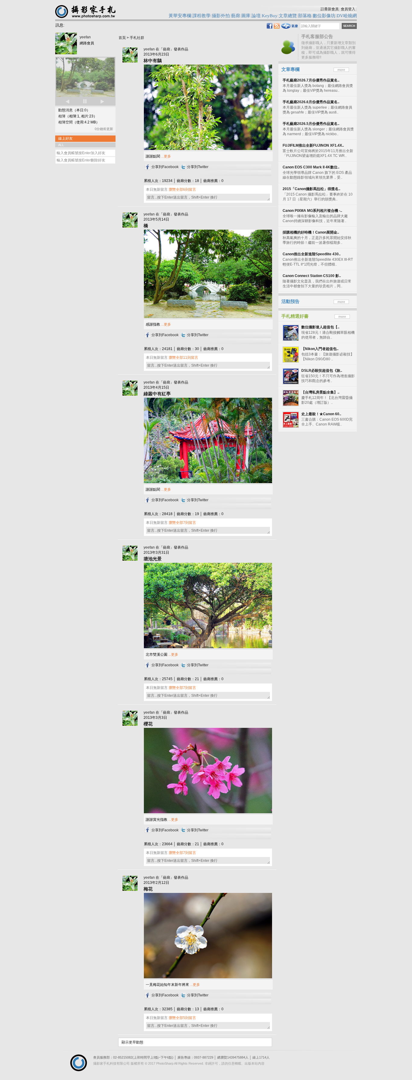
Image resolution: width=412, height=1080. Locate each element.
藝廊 (166, 49)
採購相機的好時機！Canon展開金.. (311, 232)
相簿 (61, 116)
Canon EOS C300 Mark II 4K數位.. (311, 167)
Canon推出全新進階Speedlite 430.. (312, 254)
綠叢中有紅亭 (157, 393)
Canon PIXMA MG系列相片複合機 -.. (312, 211)
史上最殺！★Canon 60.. (321, 414)
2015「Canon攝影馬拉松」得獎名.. (311, 189)
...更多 (165, 156)
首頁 (122, 38)
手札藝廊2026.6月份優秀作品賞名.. (311, 102)
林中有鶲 (153, 60)
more (341, 70)
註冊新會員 (330, 9)
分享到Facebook (165, 167)
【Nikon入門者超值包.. (319, 349)
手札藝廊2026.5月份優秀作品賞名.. (311, 124)
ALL (61, 145)
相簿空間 (65, 122)
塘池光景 (153, 558)
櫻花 (148, 723)
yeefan (85, 37)
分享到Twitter (197, 167)
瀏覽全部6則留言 (182, 189)
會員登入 (348, 9)
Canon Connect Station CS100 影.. (312, 276)
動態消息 (65, 110)
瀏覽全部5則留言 (182, 1018)
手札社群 (137, 38)
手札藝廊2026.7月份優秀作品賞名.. (311, 80)
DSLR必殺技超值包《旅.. (321, 370)
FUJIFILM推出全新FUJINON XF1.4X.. (313, 145)
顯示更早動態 (132, 1042)
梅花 (148, 888)
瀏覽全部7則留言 (182, 523)
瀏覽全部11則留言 (183, 357)
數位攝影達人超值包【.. (320, 327)
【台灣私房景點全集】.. (320, 392)
